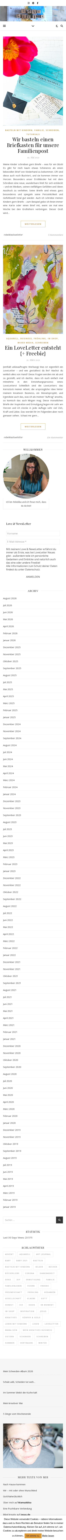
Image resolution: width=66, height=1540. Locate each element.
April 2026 (8, 626)
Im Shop (53, 338)
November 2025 (12, 654)
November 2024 (12, 731)
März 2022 (9, 941)
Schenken (25, 1336)
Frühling (40, 338)
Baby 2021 (22, 1260)
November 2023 (12, 808)
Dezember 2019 (12, 1129)
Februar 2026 (10, 633)
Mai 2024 (8, 766)
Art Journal (43, 1254)
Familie (39, 130)
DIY (18, 1279)
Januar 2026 (9, 640)
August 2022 (10, 906)
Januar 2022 (9, 955)
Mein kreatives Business (37, 1330)
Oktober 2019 (10, 1143)
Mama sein (11, 1330)
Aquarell (12, 338)
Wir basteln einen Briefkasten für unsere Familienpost (33, 145)
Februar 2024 (10, 787)
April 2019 (8, 1185)
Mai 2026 (8, 619)
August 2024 (10, 745)
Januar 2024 (9, 794)
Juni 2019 (8, 1171)
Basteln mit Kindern (19, 130)
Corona (29, 1273)
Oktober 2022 (10, 892)
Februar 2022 (10, 948)
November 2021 (12, 969)
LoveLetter (51, 1324)
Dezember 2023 (12, 801)
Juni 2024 (8, 759)
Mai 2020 (8, 1094)
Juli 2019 (7, 1164)
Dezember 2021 (12, 962)
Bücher (53, 1267)
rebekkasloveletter (13, 234)
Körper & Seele (32, 1317)
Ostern (9, 1336)
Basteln (38, 1260)
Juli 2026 (7, 605)
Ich (21, 1305)
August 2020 (10, 1073)
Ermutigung (33, 1279)
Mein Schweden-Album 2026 (18, 1371)
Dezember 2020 (12, 1045)
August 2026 (10, 598)
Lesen (36, 1324)
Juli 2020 (7, 1080)
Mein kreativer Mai (13, 1403)
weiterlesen (33, 224)
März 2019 (9, 1192)
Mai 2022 (8, 927)
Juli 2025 (7, 682)
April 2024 (8, 773)
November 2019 (12, 1136)
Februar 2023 (10, 864)
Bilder (39, 1267)
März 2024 (9, 780)
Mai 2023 (8, 843)
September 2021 (12, 982)
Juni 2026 (8, 612)
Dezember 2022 (12, 878)
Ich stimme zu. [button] (33, 1536)
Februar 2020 (10, 1115)
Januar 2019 (9, 1206)
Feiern (31, 1286)
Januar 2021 (9, 1038)
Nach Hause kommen (14, 1484)
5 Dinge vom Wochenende (17, 1413)
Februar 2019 (10, 1199)
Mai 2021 (8, 1010)
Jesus (43, 1311)
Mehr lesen (48, 1535)
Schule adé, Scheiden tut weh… (19, 1381)
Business (26, 338)
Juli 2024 (7, 752)
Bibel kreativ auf (16, 1514)
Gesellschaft (13, 1298)
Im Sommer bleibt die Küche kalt (20, 1392)
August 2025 (10, 675)
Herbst (9, 1305)
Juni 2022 (8, 920)
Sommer (10, 1343)
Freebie (45, 1286)
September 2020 (12, 1066)
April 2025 (8, 696)
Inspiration (27, 1311)
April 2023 (8, 850)
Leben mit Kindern (16, 1324)
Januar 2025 (9, 717)
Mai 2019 (8, 1178)
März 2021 (9, 1024)
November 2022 (12, 885)
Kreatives (11, 1317)
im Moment (47, 1305)
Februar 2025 (10, 710)
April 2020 (8, 1101)
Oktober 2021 (10, 975)
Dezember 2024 (12, 724)
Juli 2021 (7, 996)
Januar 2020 (9, 1122)
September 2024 (12, 738)
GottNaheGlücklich (12, 1496)
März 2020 (9, 1108)
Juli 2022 (7, 913)
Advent (9, 1254)
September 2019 (12, 1150)
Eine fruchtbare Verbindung (17, 1508)
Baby (8, 1260)
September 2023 (12, 815)
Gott (44, 1298)
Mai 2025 (8, 689)
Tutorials (33, 134)
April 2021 (8, 1017)
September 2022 (12, 899)
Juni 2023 (8, 836)
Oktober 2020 (10, 1059)
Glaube (31, 1298)
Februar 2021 (10, 1031)
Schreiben (52, 130)
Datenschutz (32, 569)
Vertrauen (26, 1343)
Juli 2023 (7, 829)
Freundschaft (13, 1292)
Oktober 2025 (10, 661)
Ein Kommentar (55, 437)
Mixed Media (25, 342)
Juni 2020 (8, 1087)
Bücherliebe (12, 1273)
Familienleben (13, 1286)
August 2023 (10, 822)
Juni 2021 (8, 1003)
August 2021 (10, 989)
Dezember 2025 (12, 647)
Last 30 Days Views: (14, 1237)
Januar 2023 (9, 871)
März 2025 (9, 703)
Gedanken (50, 1292)
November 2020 (12, 1052)
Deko (8, 1279)
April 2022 (8, 934)
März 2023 (9, 857)
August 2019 (10, 1157)
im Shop (10, 1311)
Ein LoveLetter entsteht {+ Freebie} (33, 350)
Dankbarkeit (47, 1273)
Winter (43, 1343)
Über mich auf (17, 1502)
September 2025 (12, 668)
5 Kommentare (55, 234)
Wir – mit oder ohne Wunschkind (20, 1490)
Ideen (32, 1305)
